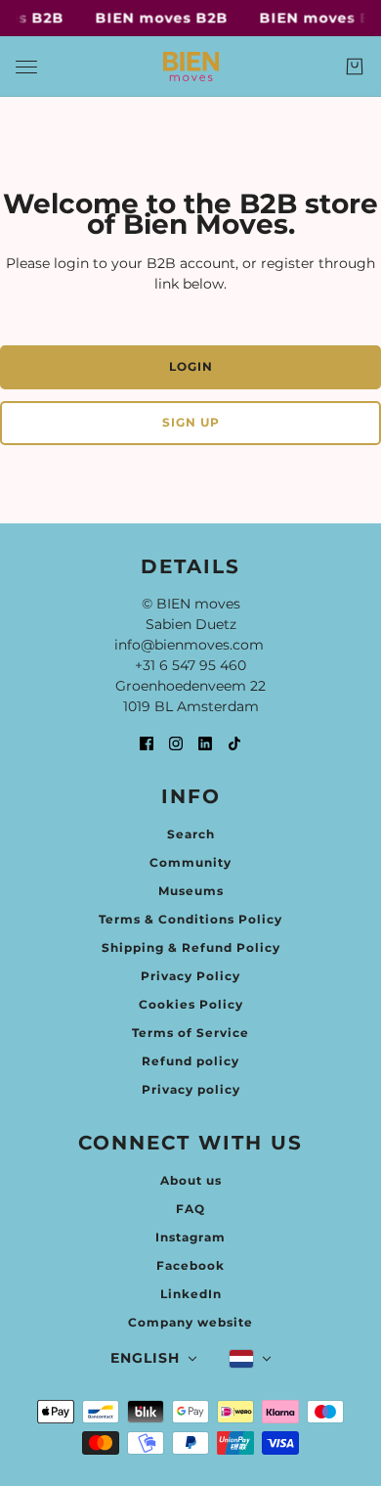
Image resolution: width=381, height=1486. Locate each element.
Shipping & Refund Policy (191, 947)
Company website (190, 1322)
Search (191, 834)
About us (191, 1180)
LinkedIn (191, 1293)
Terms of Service (190, 1032)
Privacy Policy (190, 975)
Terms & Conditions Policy (190, 919)
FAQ (190, 1208)
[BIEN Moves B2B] (191, 66)
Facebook (190, 1265)
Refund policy (190, 1061)
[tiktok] (234, 743)
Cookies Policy (191, 1004)
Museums (191, 890)
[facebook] (146, 743)
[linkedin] (205, 743)
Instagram (190, 1237)
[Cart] (354, 66)
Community (190, 862)
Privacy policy (191, 1089)
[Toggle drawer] (26, 67)
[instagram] (175, 743)
